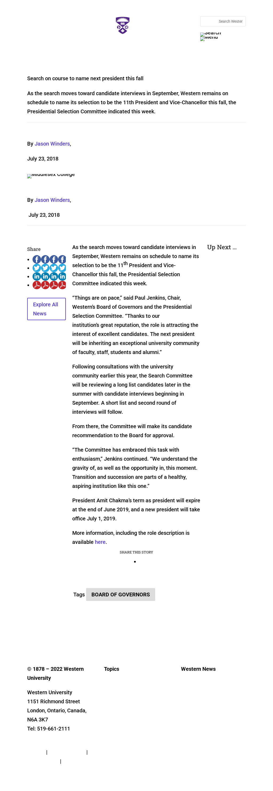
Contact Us (40, 743)
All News (111, 683)
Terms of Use (43, 761)
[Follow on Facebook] (31, 641)
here (100, 542)
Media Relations (195, 691)
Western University (197, 707)
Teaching (112, 723)
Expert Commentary (121, 731)
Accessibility (42, 770)
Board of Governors (120, 594)
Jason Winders (52, 143)
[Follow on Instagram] (53, 641)
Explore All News (45, 309)
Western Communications (203, 699)
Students (111, 707)
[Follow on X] (42, 641)
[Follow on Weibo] (117, 641)
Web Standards (67, 752)
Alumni (110, 715)
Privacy (36, 752)
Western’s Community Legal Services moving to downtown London (224, 333)
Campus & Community (122, 699)
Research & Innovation (123, 691)
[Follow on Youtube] (74, 641)
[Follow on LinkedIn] (63, 641)
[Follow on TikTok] (85, 641)
